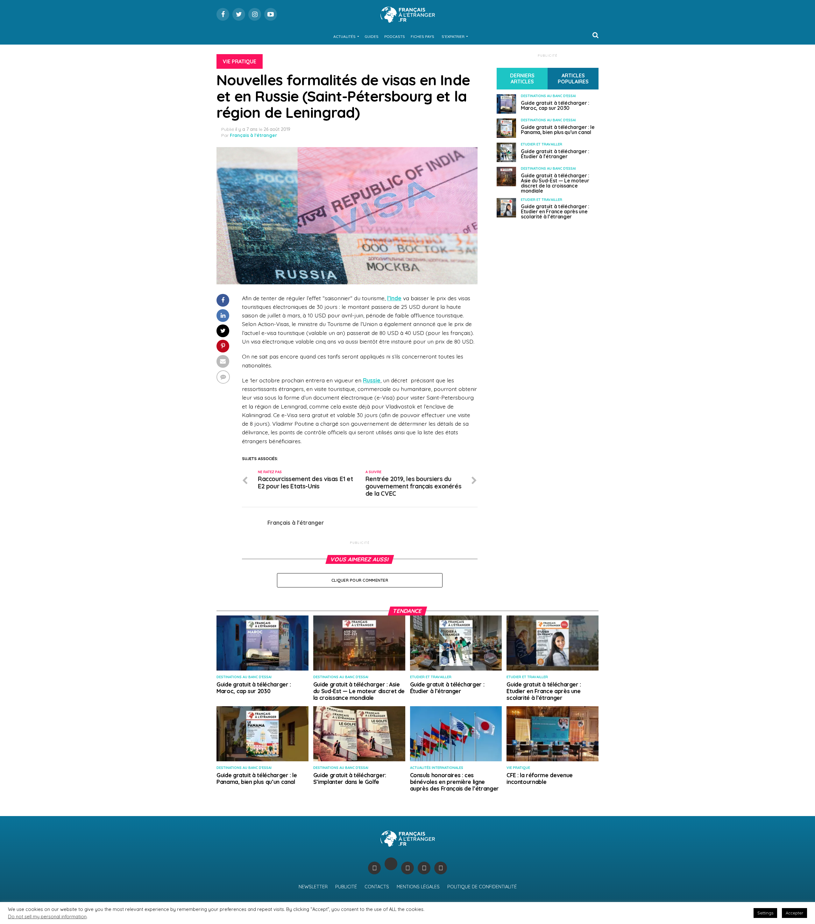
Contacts (377, 887)
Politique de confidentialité (482, 887)
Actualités (344, 36)
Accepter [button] (794, 912)
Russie (371, 380)
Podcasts (394, 36)
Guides (372, 36)
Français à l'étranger (253, 135)
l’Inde (394, 298)
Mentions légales (418, 887)
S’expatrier (453, 36)
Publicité (346, 887)
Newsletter (313, 887)
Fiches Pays (422, 36)
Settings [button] (765, 912)
